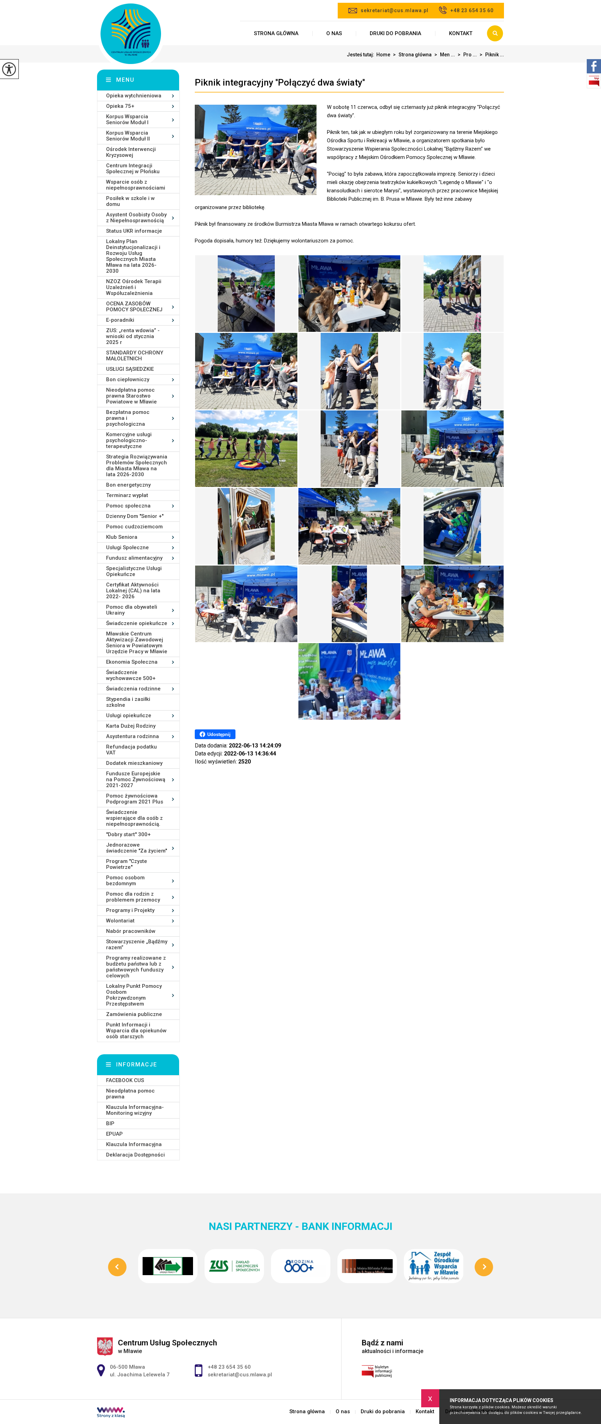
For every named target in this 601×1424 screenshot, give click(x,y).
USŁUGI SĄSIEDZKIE (130, 369)
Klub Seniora (121, 537)
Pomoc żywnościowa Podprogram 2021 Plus (134, 799)
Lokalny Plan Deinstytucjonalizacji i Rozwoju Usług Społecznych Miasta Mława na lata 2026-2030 (133, 256)
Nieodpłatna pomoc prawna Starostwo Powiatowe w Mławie (131, 396)
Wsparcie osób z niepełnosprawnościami (135, 185)
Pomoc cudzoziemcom (134, 526)
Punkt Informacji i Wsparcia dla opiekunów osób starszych (136, 1031)
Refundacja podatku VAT (131, 750)
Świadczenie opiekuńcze (136, 623)
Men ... (444, 54)
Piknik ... (492, 54)
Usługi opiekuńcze (128, 715)
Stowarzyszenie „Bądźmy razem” (136, 944)
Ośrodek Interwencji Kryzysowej (131, 152)
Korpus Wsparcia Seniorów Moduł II (128, 136)
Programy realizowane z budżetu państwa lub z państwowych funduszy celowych (136, 967)
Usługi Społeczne (127, 547)
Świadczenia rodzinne (133, 689)
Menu (125, 80)
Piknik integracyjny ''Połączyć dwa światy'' (280, 82)
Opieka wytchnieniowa (133, 96)
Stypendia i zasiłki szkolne (128, 702)
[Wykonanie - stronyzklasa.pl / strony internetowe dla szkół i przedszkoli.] (111, 1413)
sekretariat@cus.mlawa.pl (394, 10)
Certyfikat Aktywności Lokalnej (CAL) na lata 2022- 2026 (133, 591)
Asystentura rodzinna (132, 736)
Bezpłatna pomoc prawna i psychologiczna (128, 418)
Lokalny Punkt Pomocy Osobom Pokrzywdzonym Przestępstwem (134, 995)
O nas (334, 33)
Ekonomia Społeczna (132, 662)
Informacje (136, 1064)
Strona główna (276, 33)
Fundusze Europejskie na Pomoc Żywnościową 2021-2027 (135, 779)
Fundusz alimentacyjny (134, 558)
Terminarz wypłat (127, 495)
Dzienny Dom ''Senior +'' (134, 516)
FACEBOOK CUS (125, 1080)
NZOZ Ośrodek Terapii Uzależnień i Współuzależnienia (133, 287)
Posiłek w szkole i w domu (130, 201)
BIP (110, 1123)
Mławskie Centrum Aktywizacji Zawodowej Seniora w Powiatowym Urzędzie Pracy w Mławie (136, 643)
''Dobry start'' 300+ (128, 834)
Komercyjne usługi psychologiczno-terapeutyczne (129, 440)
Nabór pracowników (130, 931)
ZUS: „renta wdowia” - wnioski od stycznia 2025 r (133, 336)
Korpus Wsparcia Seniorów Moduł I (127, 119)
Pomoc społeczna (128, 506)
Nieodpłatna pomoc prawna (130, 1094)
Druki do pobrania (395, 33)
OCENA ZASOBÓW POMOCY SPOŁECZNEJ (134, 307)
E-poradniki (120, 320)
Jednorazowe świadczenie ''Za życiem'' (136, 848)
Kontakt (460, 33)
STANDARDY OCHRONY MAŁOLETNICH (134, 356)
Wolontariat (120, 921)
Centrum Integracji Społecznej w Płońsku (133, 168)
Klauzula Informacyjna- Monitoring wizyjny (135, 1110)
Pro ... (467, 54)
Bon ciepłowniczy (127, 379)
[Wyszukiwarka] (495, 33)
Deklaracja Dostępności (135, 1155)
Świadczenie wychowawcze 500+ (130, 675)
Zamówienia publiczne (134, 1014)
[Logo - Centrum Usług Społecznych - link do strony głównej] (131, 34)
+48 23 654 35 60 (472, 10)
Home (383, 54)
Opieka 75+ (120, 106)
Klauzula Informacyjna (134, 1144)
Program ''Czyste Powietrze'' (126, 864)
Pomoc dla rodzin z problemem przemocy (133, 897)
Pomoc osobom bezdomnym (125, 880)
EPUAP (114, 1134)
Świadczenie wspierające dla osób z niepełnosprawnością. (134, 818)
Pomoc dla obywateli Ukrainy (131, 610)
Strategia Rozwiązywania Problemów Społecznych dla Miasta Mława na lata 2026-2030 (136, 466)
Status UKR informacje (134, 231)
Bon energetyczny (128, 485)
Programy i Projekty (130, 910)
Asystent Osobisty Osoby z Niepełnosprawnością (136, 217)
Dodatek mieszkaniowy (134, 763)
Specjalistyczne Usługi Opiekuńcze (134, 571)
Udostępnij (219, 734)
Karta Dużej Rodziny (130, 726)
